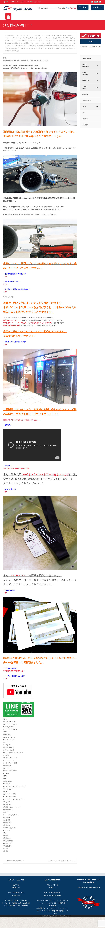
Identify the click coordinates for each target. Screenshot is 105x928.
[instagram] (100, 2)
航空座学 (37, 35)
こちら (5, 276)
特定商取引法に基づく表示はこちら (88, 879)
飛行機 (63, 48)
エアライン (24, 38)
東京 (69, 45)
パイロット (33, 40)
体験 (34, 45)
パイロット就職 (12, 43)
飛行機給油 (15, 51)
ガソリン (32, 38)
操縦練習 (56, 45)
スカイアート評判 (23, 40)
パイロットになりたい (45, 40)
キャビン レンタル (42, 38)
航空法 (38, 48)
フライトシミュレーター (26, 35)
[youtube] (97, 2)
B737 (45, 35)
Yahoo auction (18, 575)
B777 (50, 35)
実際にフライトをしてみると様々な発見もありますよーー (22, 420)
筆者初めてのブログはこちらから (14, 671)
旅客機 (62, 45)
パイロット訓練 (45, 43)
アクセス (83, 7)
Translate (73, 8)
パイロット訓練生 (56, 43)
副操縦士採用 (48, 45)
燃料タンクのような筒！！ (14, 861)
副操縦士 (40, 45)
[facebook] (92, 2)
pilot (19, 38)
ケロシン (59, 38)
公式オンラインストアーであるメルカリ (46, 474)
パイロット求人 (34, 43)
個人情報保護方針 (89, 882)
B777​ (54, 35)
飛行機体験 (69, 48)
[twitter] (95, 2)
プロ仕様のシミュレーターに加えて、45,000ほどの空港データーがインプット (28, 323)
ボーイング (19, 45)
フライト (66, 43)
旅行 (66, 45)
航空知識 (44, 48)
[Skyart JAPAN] (16, 8)
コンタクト (97, 7)
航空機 (26, 48)
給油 (10, 48)
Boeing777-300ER (11, 38)
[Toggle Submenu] (97, 65)
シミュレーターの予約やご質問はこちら (16, 468)
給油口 (14, 48)
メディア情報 (28, 45)
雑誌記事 (50, 48)
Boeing (59, 35)
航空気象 (32, 48)
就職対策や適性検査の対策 (12, 325)
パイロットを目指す (59, 40)
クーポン (52, 38)
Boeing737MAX (67, 35)
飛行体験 (57, 48)
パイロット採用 (23, 43)
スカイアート (67, 38)
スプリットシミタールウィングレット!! (61, 861)
